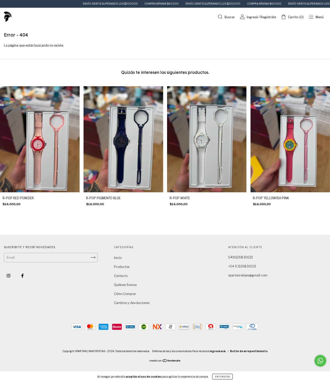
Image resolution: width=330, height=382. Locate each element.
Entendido (222, 376)
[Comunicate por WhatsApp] (320, 361)
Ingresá (252, 17)
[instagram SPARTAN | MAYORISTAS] (9, 275)
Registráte (268, 17)
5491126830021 (240, 257)
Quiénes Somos (125, 285)
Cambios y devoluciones (132, 303)
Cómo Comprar (125, 294)
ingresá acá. (218, 351)
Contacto (121, 276)
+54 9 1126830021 (242, 266)
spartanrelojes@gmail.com (247, 275)
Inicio (118, 258)
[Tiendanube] (165, 361)
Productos (121, 267)
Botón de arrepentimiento (249, 351)
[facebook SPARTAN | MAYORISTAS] (22, 275)
